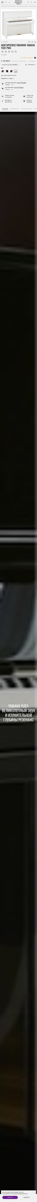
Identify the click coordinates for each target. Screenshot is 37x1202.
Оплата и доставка (26, 109)
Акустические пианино (22, 6)
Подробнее (26, 1197)
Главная (3, 6)
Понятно (10, 1197)
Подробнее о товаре (7, 78)
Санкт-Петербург (21, 82)
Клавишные (13, 6)
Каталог (8, 6)
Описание (5, 109)
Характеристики (14, 109)
